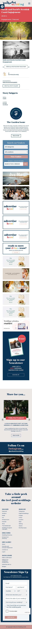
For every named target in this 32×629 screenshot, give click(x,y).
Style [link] (20, 521)
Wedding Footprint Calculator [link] (7, 528)
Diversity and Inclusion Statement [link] (7, 547)
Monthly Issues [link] (22, 527)
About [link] (3, 544)
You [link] (3, 517)
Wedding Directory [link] (7, 535)
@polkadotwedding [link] (16, 451)
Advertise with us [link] (6, 564)
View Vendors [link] (16, 157)
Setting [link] (21, 523)
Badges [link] (4, 566)
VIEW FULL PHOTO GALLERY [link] (11, 86)
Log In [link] (3, 551)
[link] (2, 6)
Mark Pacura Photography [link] (10, 82)
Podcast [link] (4, 521)
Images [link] (21, 515)
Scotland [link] (5, 104)
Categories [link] (22, 511)
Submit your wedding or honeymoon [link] (5, 561)
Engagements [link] (6, 19)
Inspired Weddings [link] (24, 513)
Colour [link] (20, 517)
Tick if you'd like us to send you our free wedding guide (16, 606)
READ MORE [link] (16, 135)
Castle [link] (4, 98)
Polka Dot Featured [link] (16, 418)
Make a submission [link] (7, 557)
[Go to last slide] (2, 419)
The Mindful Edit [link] (6, 525)
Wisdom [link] (4, 513)
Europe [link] (5, 103)
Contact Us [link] (5, 549)
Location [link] (21, 519)
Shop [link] (3, 523)
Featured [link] (15, 19)
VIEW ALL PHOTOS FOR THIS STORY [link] (16, 66)
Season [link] (21, 525)
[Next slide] (29, 419)
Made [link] (3, 515)
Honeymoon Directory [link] (5, 537)
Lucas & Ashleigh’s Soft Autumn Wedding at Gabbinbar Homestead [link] (16, 424)
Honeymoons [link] (5, 519)
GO (25, 164)
